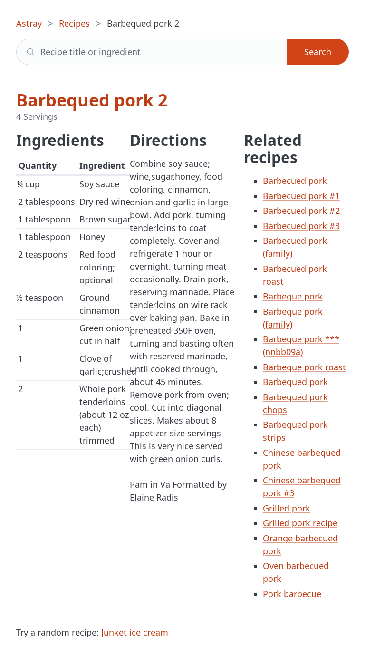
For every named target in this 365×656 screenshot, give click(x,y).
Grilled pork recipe (300, 523)
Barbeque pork (293, 296)
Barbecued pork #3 (301, 226)
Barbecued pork (295, 180)
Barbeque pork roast (304, 367)
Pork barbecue (292, 593)
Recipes (74, 23)
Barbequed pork (295, 381)
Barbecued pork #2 (301, 210)
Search (317, 52)
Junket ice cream (134, 632)
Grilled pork (286, 508)
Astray (29, 23)
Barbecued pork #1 (301, 196)
